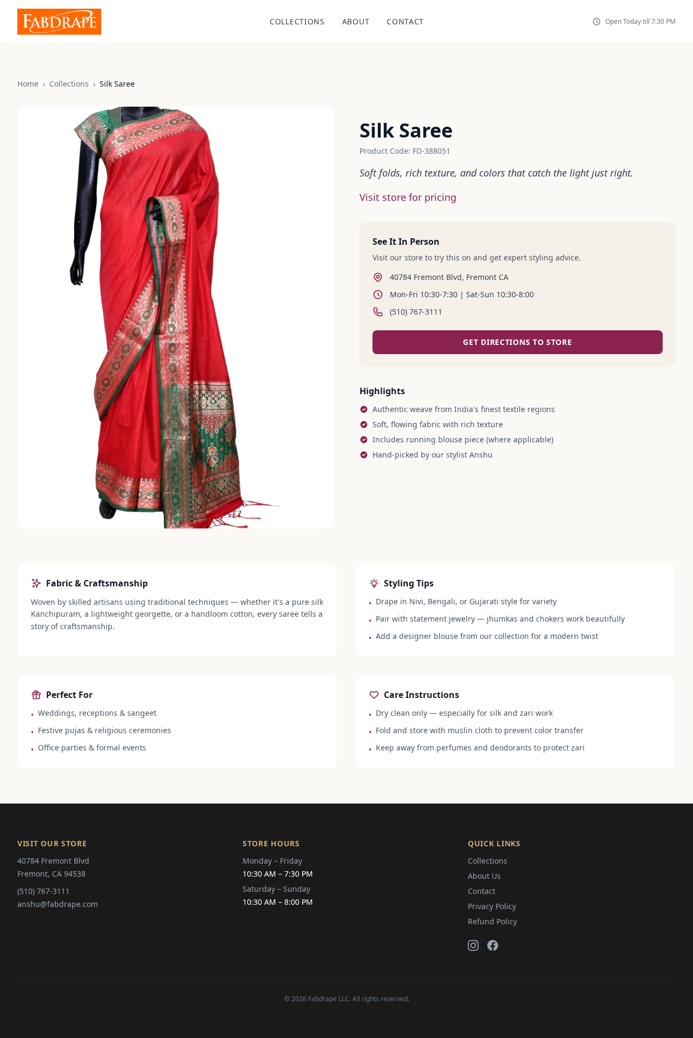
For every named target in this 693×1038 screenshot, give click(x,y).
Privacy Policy (492, 906)
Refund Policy (492, 921)
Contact (405, 21)
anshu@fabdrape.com (57, 904)
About (356, 21)
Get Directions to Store (517, 342)
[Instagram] (473, 945)
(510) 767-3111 (43, 891)
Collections (297, 21)
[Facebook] (492, 945)
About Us (484, 876)
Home (27, 84)
